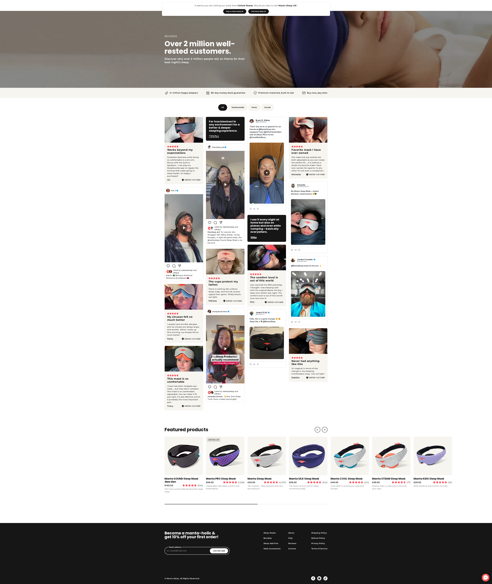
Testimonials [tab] (237, 107)
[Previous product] (317, 430)
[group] (184, 466)
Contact (292, 548)
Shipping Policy (319, 533)
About (291, 533)
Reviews (292, 543)
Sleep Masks (270, 533)
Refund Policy (318, 538)
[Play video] (267, 173)
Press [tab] (254, 107)
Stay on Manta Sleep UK (234, 11)
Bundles (268, 538)
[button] (485, 577)
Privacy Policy (318, 543)
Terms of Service (319, 548)
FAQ (290, 538)
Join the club (219, 551)
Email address (175, 547)
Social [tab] (267, 107)
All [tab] (222, 107)
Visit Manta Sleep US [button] (258, 11)
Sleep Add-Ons (271, 543)
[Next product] (324, 430)
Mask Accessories (272, 548)
